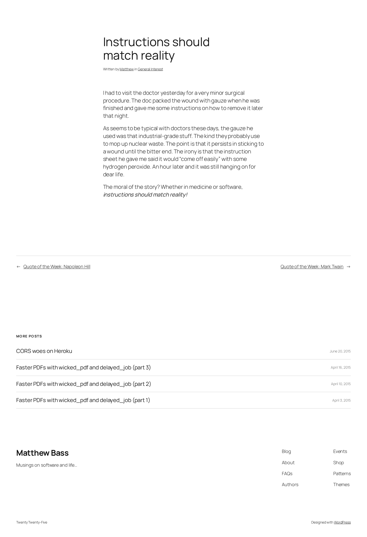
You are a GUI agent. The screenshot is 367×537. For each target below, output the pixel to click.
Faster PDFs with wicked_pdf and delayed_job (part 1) (83, 400)
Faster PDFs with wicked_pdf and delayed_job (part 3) (83, 367)
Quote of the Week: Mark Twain (312, 266)
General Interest (150, 69)
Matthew (127, 69)
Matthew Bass (42, 452)
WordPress (342, 522)
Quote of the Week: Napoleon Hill (56, 266)
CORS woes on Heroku (44, 351)
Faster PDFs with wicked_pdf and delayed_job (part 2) (83, 384)
